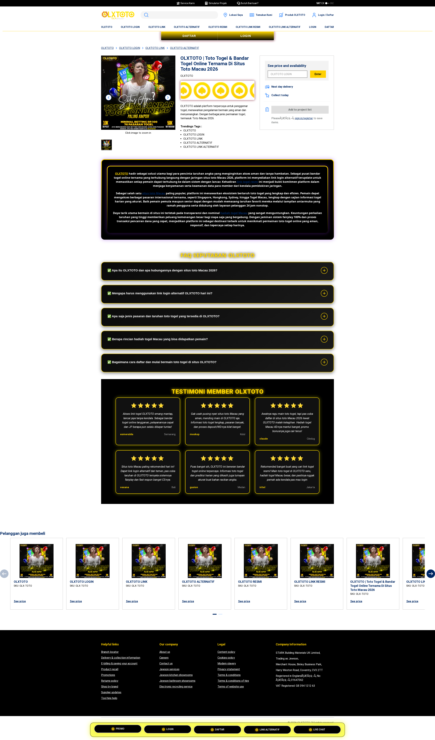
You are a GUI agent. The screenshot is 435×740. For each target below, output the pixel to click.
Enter (318, 74)
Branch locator (110, 652)
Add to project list (300, 109)
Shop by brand (109, 686)
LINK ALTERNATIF (270, 729)
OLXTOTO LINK (156, 27)
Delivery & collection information (120, 657)
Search (146, 15)
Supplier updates (111, 692)
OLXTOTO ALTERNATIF (187, 27)
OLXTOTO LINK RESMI (248, 27)
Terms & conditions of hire (233, 680)
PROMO (120, 729)
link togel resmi (247, 182)
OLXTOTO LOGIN (130, 27)
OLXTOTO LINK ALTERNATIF (284, 27)
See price (20, 601)
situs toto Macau (153, 193)
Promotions (108, 675)
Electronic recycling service (176, 686)
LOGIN (312, 27)
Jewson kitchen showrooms (176, 675)
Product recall (109, 669)
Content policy (226, 652)
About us (164, 652)
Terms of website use (231, 686)
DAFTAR (329, 27)
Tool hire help (109, 698)
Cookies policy (226, 657)
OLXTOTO (106, 27)
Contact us (166, 663)
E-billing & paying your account (119, 663)
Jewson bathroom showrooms (177, 680)
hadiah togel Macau (234, 213)
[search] (179, 15)
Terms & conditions (229, 675)
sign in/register (304, 118)
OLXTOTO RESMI (217, 27)
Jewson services (169, 669)
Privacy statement (229, 669)
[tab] (215, 614)
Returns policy (109, 680)
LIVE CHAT (319, 729)
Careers (164, 657)
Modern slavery (227, 663)
